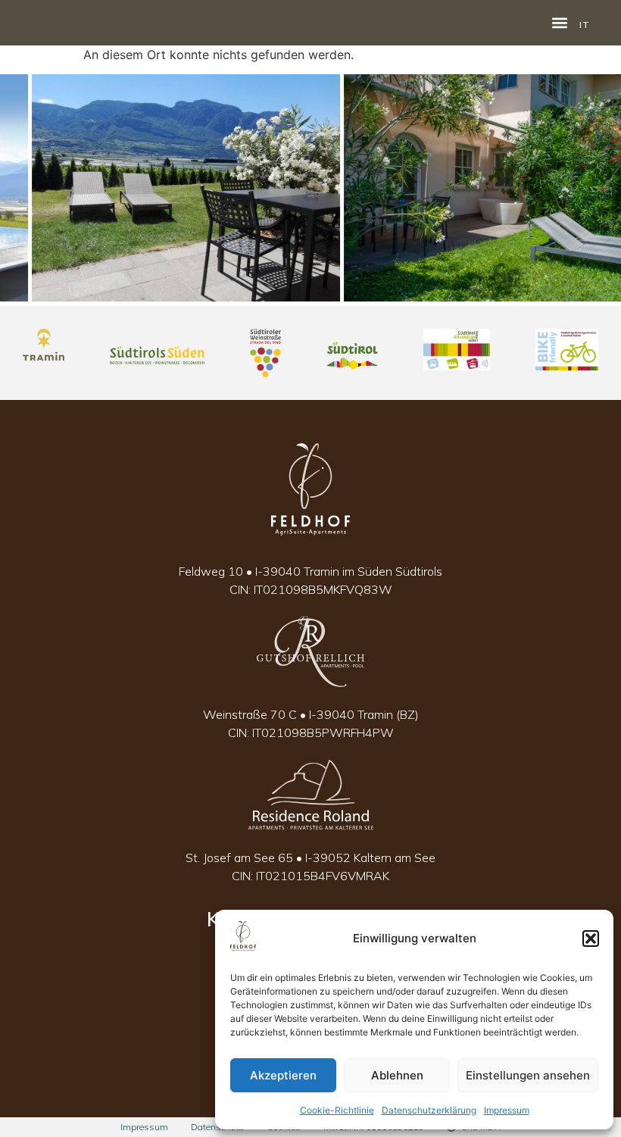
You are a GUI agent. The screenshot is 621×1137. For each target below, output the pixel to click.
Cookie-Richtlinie (337, 1110)
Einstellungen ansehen (528, 1075)
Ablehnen (397, 1075)
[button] (590, 938)
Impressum (506, 1110)
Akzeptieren (283, 1075)
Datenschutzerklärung (429, 1110)
